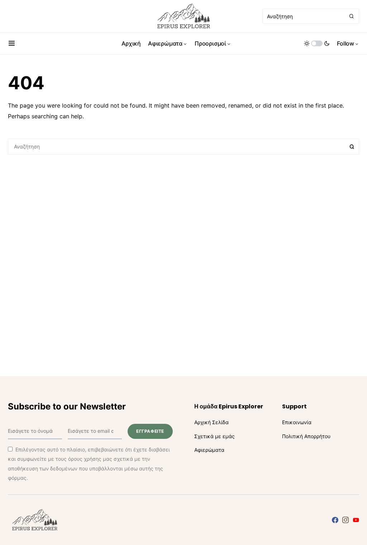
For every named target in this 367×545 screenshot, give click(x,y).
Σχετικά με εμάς (214, 436)
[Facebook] (335, 520)
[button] (11, 43)
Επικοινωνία (296, 422)
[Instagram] (345, 520)
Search (352, 146)
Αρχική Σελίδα (211, 422)
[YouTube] (356, 520)
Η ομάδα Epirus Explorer (228, 406)
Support (294, 406)
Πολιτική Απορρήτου (306, 436)
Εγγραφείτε (150, 431)
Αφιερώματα (209, 450)
